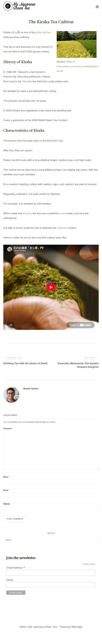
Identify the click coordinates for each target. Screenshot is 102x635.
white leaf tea (43, 32)
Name (6, 477)
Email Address (15, 567)
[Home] (19, 9)
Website (6, 503)
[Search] (96, 539)
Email (6, 490)
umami (63, 213)
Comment (7, 428)
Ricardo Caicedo (30, 388)
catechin (62, 227)
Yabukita (27, 81)
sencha (27, 213)
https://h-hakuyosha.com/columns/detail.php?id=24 (78, 66)
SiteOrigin (76, 626)
